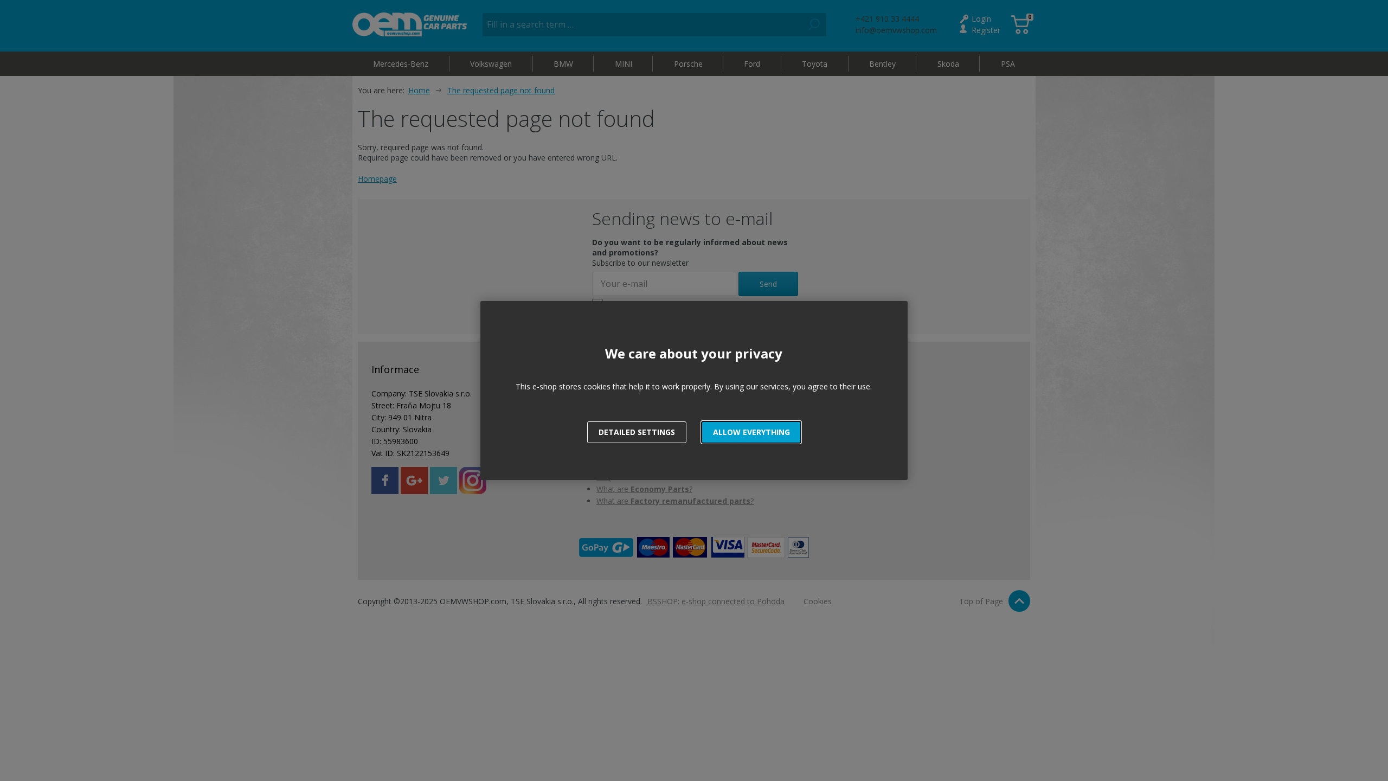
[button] (751, 432)
